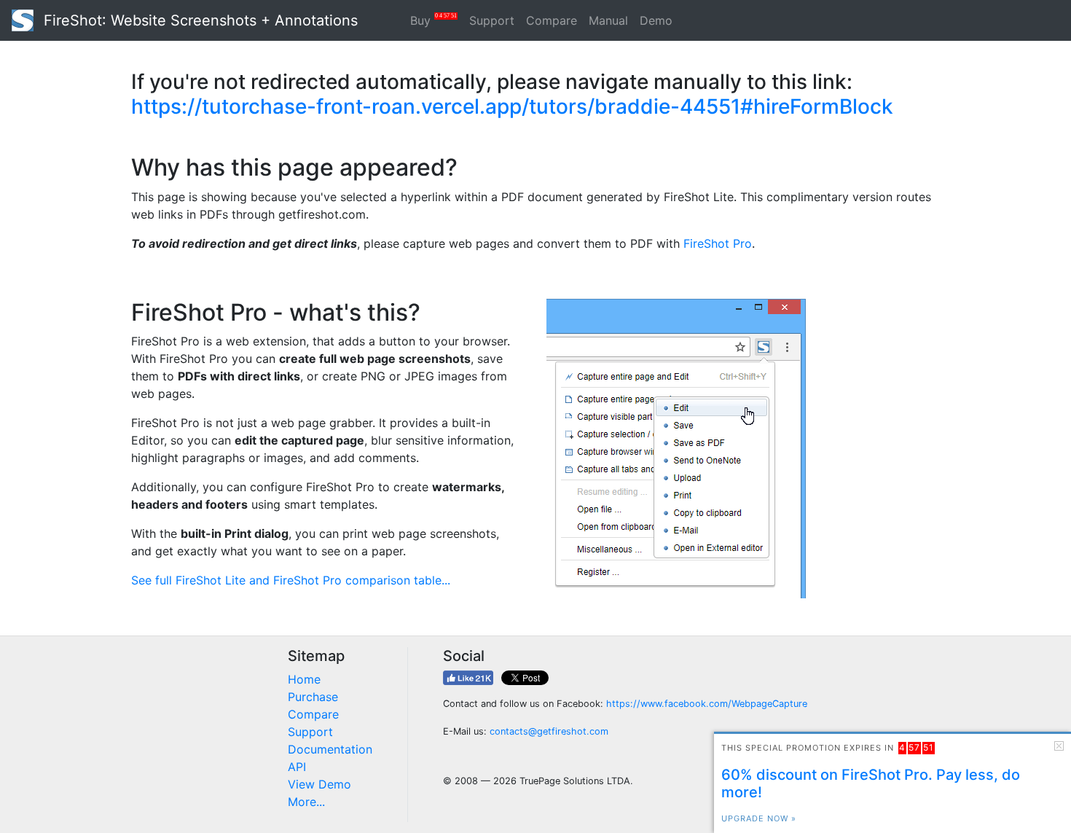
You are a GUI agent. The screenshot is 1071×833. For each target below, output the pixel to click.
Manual (608, 20)
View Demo (319, 784)
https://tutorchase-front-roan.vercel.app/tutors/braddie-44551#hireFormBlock (512, 106)
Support (491, 20)
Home (304, 679)
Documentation (330, 749)
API (297, 766)
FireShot (198, 20)
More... (306, 801)
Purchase (313, 696)
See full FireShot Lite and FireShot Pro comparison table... (290, 580)
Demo (656, 20)
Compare (551, 20)
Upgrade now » (758, 818)
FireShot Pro (717, 243)
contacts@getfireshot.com (549, 731)
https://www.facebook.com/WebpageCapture (706, 703)
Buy (433, 20)
